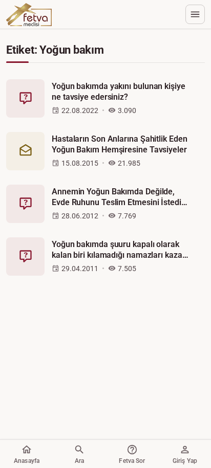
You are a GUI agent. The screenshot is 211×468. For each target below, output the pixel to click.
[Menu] (195, 14)
